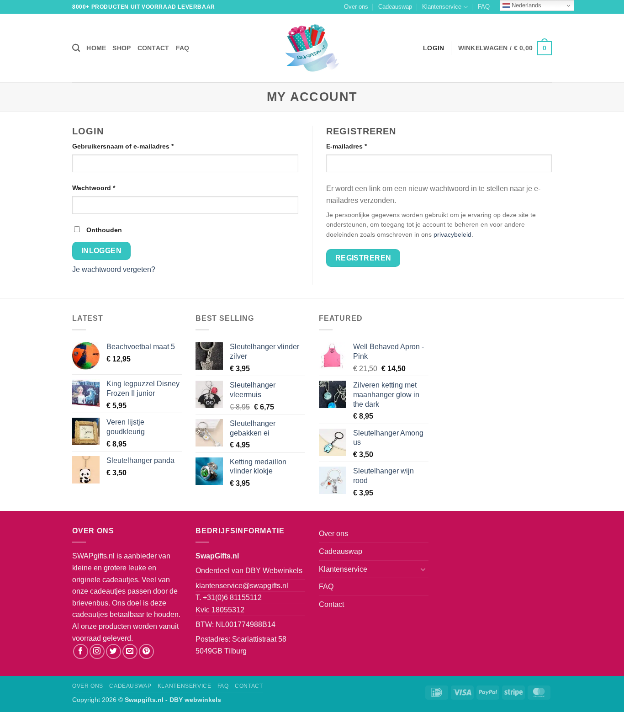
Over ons (356, 6)
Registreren (363, 258)
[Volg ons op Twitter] (113, 651)
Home (96, 48)
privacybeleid (452, 234)
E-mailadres (356, 146)
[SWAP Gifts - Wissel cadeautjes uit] (312, 48)
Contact (153, 48)
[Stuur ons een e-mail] (129, 651)
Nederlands (525, 5)
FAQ (484, 6)
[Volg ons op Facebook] (80, 651)
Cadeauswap (395, 6)
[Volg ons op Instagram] (97, 651)
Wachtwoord (104, 187)
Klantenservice (441, 6)
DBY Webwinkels (273, 570)
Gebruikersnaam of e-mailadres (133, 146)
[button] (505, 48)
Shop (121, 48)
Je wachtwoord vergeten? (113, 269)
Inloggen (101, 251)
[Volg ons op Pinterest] (146, 651)
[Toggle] (423, 568)
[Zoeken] (76, 48)
